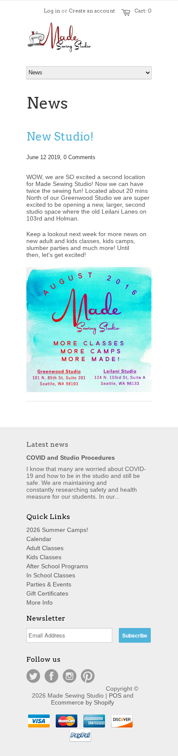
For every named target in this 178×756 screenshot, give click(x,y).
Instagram (69, 676)
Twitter (33, 676)
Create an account (92, 10)
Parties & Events (48, 584)
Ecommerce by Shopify (82, 702)
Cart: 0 (143, 10)
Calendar (38, 538)
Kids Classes (43, 557)
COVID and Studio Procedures (70, 457)
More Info (39, 602)
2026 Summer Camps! (57, 529)
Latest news (47, 444)
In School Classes (50, 575)
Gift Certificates (47, 593)
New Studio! (60, 136)
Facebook (51, 676)
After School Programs (57, 566)
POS (115, 695)
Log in (52, 10)
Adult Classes (45, 548)
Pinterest (88, 676)
